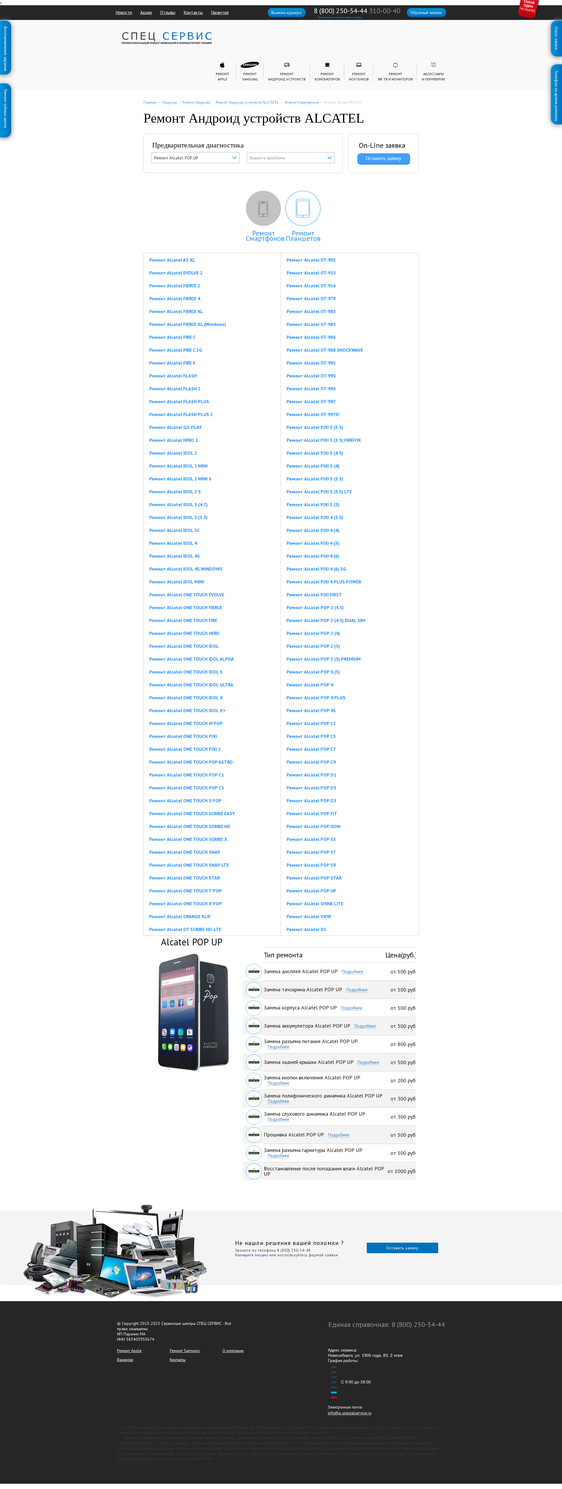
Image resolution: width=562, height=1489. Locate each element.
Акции (146, 12)
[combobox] (195, 157)
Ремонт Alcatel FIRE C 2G (175, 350)
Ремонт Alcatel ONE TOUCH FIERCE (185, 607)
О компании (233, 1350)
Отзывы (167, 12)
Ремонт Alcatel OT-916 (311, 285)
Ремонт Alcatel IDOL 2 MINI (178, 466)
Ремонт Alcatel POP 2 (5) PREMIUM (324, 659)
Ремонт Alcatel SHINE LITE (315, 903)
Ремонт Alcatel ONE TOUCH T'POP (185, 891)
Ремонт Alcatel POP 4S (311, 710)
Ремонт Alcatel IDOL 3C (174, 530)
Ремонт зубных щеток (5, 90)
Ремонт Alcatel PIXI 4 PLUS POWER (324, 582)
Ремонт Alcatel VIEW (309, 916)
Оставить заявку (402, 1248)
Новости (124, 12)
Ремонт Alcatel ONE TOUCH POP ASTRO (191, 762)
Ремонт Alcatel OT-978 (311, 298)
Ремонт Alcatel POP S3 (311, 839)
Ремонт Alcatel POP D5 (311, 800)
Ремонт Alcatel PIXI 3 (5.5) (315, 479)
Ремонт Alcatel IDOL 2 (173, 453)
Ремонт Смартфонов (301, 102)
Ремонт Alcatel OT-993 (311, 376)
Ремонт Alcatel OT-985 (311, 324)
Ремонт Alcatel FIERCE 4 (174, 298)
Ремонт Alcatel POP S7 (311, 852)
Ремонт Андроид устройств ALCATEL (247, 102)
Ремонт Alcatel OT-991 (311, 363)
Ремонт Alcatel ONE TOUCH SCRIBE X (188, 839)
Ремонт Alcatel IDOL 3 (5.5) (178, 517)
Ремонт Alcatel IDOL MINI (176, 582)
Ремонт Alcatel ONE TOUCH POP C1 (186, 775)
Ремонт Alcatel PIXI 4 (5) (313, 543)
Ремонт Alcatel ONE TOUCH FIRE (183, 620)
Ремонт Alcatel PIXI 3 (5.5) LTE (319, 491)
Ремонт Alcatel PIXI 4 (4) (313, 530)
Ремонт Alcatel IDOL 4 (173, 543)
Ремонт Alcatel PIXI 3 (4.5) (315, 453)
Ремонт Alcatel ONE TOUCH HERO (184, 633)
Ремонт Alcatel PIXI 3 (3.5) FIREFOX (324, 440)
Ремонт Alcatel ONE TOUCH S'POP (185, 800)
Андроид (169, 102)
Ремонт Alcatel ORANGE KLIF (180, 916)
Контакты (193, 12)
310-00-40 (384, 10)
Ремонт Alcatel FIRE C (172, 337)
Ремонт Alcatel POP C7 (311, 749)
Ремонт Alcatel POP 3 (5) (313, 672)
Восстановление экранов (5, 27)
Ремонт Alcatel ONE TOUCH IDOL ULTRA (191, 685)
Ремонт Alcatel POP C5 (311, 736)
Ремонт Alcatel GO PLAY (175, 427)
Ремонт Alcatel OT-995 (311, 388)
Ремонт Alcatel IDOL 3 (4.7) (178, 504)
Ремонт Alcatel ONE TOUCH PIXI (183, 736)
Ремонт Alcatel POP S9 (311, 865)
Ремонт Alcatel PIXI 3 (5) (313, 504)
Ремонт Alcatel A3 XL (172, 260)
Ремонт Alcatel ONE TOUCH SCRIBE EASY (192, 813)
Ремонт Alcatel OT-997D (313, 414)
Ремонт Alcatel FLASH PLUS (179, 401)
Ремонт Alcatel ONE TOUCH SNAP (184, 852)
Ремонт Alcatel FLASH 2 (175, 388)
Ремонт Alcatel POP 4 (310, 685)
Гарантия (220, 12)
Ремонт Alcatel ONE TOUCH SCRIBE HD (189, 826)
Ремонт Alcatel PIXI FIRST (314, 594)
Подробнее (352, 972)
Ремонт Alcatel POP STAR (314, 878)
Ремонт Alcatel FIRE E (172, 363)
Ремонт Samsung (185, 1350)
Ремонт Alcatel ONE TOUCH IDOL (184, 646)
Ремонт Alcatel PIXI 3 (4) (313, 466)
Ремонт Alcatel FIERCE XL (176, 311)
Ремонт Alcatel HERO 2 (173, 440)
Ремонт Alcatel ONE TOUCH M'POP (186, 723)
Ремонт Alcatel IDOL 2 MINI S (180, 479)
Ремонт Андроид (196, 102)
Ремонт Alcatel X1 (306, 929)
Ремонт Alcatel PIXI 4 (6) (313, 556)
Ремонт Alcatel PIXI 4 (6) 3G (316, 569)
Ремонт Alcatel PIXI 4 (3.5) (315, 517)
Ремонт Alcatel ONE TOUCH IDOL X (186, 697)
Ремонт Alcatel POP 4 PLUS (316, 697)
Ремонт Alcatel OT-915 (311, 273)
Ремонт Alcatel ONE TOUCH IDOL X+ (187, 710)
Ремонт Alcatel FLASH (173, 376)
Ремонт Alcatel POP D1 (311, 775)
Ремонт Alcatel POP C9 (311, 762)
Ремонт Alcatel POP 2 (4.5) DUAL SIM (326, 620)
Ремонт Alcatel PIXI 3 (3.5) (315, 427)
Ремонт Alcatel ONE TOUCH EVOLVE (186, 594)
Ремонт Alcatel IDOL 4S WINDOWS (185, 569)
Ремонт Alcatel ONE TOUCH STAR (184, 878)
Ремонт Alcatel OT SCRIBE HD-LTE (185, 929)
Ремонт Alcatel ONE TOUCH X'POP (185, 903)
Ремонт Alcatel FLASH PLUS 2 (181, 414)
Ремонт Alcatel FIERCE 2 (174, 285)
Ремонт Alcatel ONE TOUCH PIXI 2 (185, 749)
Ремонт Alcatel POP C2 (311, 723)
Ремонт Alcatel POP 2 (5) (313, 646)
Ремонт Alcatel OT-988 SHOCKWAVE (325, 350)
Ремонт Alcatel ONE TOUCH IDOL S (185, 672)
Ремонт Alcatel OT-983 (311, 311)
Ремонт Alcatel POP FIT (312, 813)
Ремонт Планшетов (303, 236)
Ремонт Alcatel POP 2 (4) (313, 633)
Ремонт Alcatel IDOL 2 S (175, 491)
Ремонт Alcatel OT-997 (311, 401)
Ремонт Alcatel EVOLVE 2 (176, 273)
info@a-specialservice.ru (349, 1413)
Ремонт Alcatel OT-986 (311, 337)
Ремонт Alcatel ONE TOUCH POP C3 (186, 788)
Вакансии (125, 1359)
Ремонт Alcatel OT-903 (311, 260)
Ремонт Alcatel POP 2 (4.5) (315, 607)
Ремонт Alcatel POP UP (311, 891)
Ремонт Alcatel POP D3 (311, 788)
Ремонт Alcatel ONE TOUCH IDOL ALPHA (191, 659)
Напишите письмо (251, 1255)
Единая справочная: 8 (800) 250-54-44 (386, 1324)
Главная (149, 102)
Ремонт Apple (129, 1350)
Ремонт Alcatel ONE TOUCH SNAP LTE (189, 865)
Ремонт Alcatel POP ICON (313, 826)
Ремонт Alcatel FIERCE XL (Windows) (187, 324)
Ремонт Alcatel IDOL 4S (174, 556)
